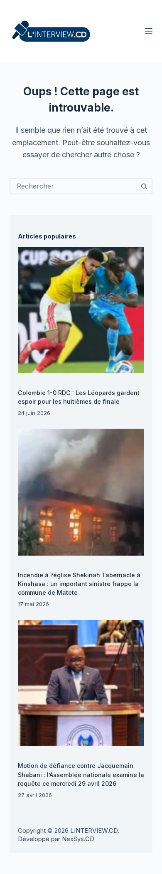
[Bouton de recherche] (144, 186)
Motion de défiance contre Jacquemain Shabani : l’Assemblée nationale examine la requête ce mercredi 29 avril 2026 (81, 774)
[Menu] (148, 31)
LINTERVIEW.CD (94, 830)
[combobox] (73, 186)
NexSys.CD (78, 839)
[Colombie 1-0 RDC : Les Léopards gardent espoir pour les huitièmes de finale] (81, 310)
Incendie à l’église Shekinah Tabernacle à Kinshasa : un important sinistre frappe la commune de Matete (79, 583)
